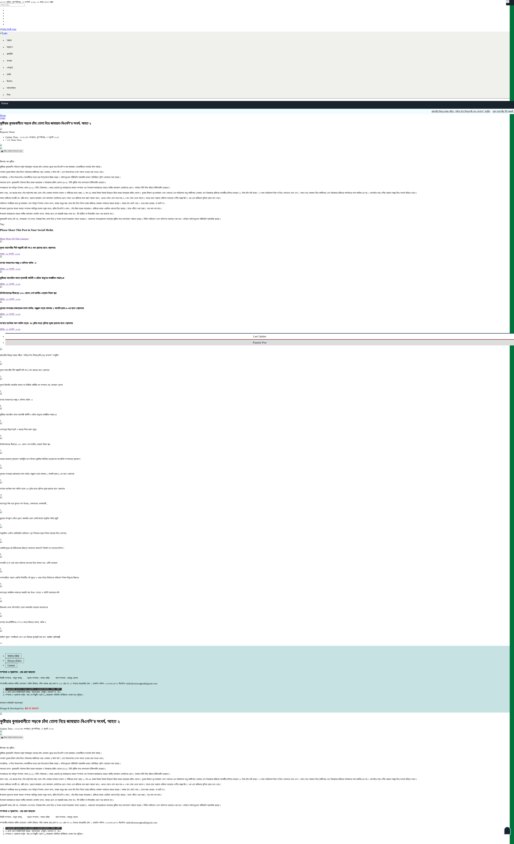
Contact (11, 665)
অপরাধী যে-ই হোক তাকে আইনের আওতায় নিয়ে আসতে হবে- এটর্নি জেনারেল (28, 563)
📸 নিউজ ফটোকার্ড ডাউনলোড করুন (11, 151)
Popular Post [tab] (260, 342)
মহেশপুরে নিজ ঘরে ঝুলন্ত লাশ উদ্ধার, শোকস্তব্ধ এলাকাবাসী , (24, 503)
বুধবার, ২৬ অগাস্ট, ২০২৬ (10, 253)
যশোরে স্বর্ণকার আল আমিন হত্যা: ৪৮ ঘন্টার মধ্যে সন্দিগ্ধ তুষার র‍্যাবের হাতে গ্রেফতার (36, 323)
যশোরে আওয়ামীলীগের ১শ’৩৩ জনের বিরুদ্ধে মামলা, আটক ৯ (23, 622)
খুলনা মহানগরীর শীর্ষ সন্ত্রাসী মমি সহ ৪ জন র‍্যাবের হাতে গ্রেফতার (27, 247)
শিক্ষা (8, 94)
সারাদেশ (10, 47)
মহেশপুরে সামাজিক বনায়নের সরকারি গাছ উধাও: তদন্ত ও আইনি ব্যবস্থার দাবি (29, 592)
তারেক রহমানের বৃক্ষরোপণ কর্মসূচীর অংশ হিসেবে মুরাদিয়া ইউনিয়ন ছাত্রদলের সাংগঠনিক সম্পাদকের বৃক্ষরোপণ (40, 459)
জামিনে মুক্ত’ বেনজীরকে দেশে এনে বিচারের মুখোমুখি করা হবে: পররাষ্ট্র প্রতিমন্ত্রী (30, 637)
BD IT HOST (32, 708)
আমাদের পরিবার (13, 655)
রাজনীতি (10, 54)
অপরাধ (9, 60)
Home (3, 115)
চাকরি (9, 74)
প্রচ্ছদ (9, 40)
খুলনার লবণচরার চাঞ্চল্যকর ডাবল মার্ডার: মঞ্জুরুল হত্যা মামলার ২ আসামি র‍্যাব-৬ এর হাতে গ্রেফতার (42, 308)
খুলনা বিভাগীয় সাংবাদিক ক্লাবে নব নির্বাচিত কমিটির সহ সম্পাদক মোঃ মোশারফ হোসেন (31, 385)
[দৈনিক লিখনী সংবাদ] (8, 29)
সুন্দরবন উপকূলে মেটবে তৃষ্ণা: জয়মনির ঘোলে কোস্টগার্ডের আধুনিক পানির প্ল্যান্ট (29, 518)
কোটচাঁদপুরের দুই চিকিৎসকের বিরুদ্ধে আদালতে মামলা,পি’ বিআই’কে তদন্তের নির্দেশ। (32, 548)
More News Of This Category (14, 238)
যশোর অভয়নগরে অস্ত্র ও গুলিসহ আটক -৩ (18, 262)
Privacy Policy (14, 660)
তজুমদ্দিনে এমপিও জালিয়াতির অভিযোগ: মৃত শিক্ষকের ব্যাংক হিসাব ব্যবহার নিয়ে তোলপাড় (33, 533)
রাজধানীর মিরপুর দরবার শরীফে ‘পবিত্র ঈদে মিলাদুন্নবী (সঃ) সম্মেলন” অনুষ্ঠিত (438, 111)
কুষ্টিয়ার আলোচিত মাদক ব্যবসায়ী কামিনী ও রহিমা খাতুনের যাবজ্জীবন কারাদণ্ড (32, 277)
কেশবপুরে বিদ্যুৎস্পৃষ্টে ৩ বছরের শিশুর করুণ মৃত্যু (18, 429)
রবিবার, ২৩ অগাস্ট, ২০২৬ (10, 269)
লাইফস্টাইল (11, 88)
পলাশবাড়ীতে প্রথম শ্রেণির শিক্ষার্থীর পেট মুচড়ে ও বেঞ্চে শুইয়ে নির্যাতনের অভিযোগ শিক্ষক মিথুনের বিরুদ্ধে (39, 577)
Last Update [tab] (259, 336)
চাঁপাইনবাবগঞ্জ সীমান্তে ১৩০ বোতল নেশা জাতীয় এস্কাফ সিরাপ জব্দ (28, 293)
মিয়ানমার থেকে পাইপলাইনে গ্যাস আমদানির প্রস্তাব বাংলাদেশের (24, 607)
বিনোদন (9, 81)
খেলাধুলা (10, 67)
